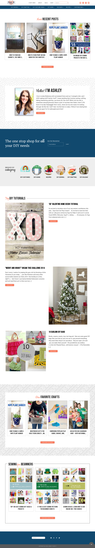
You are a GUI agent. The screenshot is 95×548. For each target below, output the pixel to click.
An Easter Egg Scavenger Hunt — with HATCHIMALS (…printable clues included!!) (78, 432)
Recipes (68, 7)
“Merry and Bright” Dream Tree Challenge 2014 (25, 268)
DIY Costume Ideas (39, 7)
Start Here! (32, 2)
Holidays (60, 7)
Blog (46, 2)
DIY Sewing (14, 7)
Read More (40, 113)
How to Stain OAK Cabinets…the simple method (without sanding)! (15, 56)
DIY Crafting (26, 7)
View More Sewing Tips (47, 517)
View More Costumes (47, 442)
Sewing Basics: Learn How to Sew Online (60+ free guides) (74, 508)
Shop (51, 2)
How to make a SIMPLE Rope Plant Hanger (58, 56)
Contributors (78, 7)
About (40, 2)
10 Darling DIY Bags (57, 331)
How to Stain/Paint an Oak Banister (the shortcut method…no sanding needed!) (36, 56)
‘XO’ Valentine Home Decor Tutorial (63, 204)
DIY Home (51, 7)
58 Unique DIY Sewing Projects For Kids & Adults (80, 57)
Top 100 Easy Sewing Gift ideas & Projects (21, 508)
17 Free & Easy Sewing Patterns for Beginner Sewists (47, 508)
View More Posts (47, 66)
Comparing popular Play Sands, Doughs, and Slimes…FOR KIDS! (58, 432)
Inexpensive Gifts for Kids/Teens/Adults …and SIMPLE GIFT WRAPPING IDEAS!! (37, 432)
